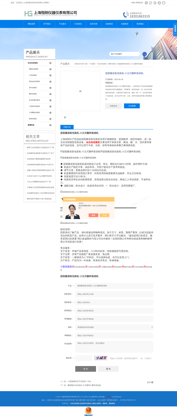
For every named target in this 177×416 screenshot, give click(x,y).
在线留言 (124, 24)
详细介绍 (67, 127)
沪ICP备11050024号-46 (127, 400)
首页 (86, 64)
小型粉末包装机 (34, 106)
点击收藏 (132, 106)
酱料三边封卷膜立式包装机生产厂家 (40, 147)
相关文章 (33, 136)
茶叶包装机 (33, 88)
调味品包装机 (33, 69)
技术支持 (93, 24)
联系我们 (140, 24)
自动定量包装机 (34, 100)
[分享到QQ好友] (163, 3)
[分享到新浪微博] (155, 3)
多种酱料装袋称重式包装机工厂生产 (40, 153)
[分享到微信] (150, 3)
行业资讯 (78, 24)
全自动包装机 (102, 64)
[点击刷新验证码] (100, 358)
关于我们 (47, 24)
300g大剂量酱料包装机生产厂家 (39, 182)
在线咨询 (113, 106)
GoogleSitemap (116, 397)
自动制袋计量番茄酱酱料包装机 (39, 159)
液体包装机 (33, 119)
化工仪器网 (101, 400)
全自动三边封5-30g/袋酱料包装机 (39, 176)
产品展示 (62, 24)
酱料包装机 (33, 94)
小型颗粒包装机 (34, 112)
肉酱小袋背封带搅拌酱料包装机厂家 (40, 170)
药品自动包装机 (34, 81)
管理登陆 (110, 400)
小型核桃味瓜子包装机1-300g (79, 381)
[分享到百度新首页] (159, 3)
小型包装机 (33, 75)
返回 (149, 382)
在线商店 (109, 24)
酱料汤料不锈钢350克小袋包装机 (39, 199)
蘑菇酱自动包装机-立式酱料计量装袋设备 (84, 385)
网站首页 (31, 24)
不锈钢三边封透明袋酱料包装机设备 (40, 187)
